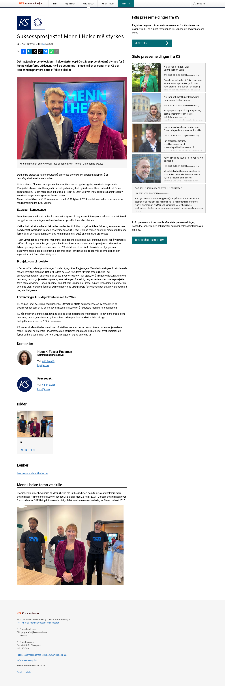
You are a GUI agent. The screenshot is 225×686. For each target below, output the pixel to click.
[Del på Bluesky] (45, 51)
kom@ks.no (43, 389)
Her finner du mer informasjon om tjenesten (38, 623)
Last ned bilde (27, 450)
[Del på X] (34, 51)
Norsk (19, 672)
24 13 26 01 (48, 385)
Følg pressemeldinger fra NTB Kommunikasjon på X (42, 655)
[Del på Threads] (40, 51)
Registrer (141, 43)
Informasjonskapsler (27, 660)
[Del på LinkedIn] (29, 51)
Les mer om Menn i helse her (32, 473)
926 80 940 (48, 361)
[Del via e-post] (56, 51)
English (27, 672)
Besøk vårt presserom (149, 240)
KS (43, 44)
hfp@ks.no (43, 365)
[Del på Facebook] (23, 51)
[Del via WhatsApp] (51, 51)
